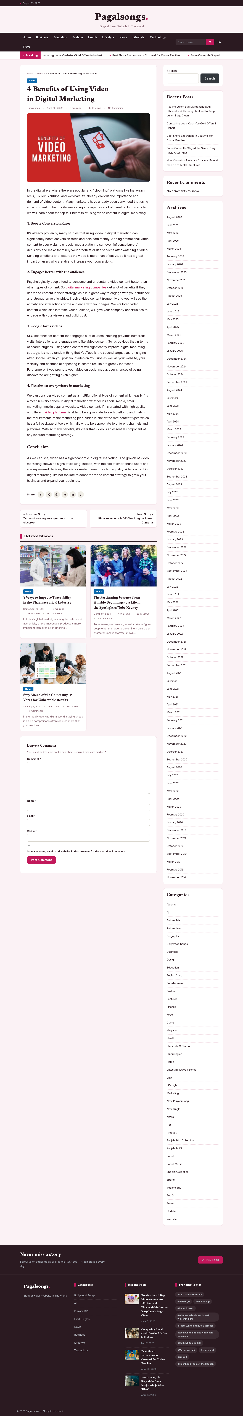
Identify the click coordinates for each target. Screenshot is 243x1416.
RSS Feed (212, 1260)
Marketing (173, 1093)
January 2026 (175, 264)
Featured (172, 999)
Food (170, 1014)
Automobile (174, 920)
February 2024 (175, 437)
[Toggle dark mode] (219, 42)
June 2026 (173, 225)
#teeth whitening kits (189, 1343)
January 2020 (175, 822)
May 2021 (172, 696)
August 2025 (174, 295)
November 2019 (176, 838)
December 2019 (176, 830)
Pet (169, 1124)
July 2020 (172, 775)
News (123, 37)
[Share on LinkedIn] (73, 494)
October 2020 (175, 751)
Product (171, 1132)
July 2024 (172, 398)
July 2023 (172, 492)
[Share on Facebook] (41, 494)
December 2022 (176, 547)
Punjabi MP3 (174, 1148)
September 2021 (176, 665)
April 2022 (173, 610)
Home (27, 37)
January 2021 (174, 728)
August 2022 (174, 578)
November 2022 (176, 555)
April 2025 (173, 327)
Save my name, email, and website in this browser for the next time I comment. (76, 851)
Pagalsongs (120, 17)
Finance (171, 1006)
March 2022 (174, 618)
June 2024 (173, 405)
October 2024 (175, 374)
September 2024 (177, 382)
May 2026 (173, 232)
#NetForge (184, 1301)
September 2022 (177, 570)
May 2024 (173, 413)
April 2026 (173, 240)
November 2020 (176, 743)
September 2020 (177, 759)
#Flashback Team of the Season (196, 1364)
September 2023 (177, 476)
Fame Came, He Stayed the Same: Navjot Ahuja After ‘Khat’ (200, 55)
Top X (170, 1195)
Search (172, 71)
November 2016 (176, 877)
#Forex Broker (185, 1308)
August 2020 (174, 767)
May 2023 (173, 508)
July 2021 (172, 681)
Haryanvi (172, 1030)
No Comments (115, 108)
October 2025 (175, 288)
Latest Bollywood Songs (181, 1069)
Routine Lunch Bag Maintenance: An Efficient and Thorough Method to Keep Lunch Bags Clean (191, 111)
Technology (158, 37)
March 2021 (173, 712)
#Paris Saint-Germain (190, 1294)
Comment (34, 758)
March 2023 (174, 523)
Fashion (77, 37)
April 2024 (173, 421)
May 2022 (172, 602)
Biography (173, 936)
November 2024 (176, 366)
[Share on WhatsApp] (57, 494)
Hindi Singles (174, 1054)
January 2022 (175, 633)
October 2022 (175, 563)
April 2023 (173, 515)
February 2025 (175, 343)
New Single (173, 1109)
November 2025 (176, 280)
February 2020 (175, 814)
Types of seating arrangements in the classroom (48, 518)
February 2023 (175, 531)
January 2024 (175, 445)
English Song (174, 975)
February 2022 (175, 625)
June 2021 (173, 688)
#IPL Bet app (203, 1301)
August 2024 (174, 390)
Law (169, 1077)
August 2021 (174, 673)
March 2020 (174, 806)
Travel (27, 46)
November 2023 (176, 460)
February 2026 (175, 256)
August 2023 (174, 484)
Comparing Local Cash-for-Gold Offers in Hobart (43, 55)
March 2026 (174, 248)
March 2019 (174, 861)
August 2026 (174, 217)
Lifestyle (108, 37)
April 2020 (173, 798)
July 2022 (172, 586)
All (168, 912)
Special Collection (178, 1172)
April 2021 (172, 704)
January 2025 (175, 350)
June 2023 (173, 500)
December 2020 (177, 736)
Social (170, 1156)
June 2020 (173, 783)
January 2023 (175, 539)
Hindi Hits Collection (179, 1046)
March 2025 (174, 335)
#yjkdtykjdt (207, 1350)
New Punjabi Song (178, 1101)
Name (31, 800)
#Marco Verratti (186, 1350)
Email (31, 815)
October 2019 (175, 846)
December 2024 (177, 358)
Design (171, 959)
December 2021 (176, 641)
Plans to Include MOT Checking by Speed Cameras (126, 518)
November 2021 (176, 649)
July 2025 (172, 303)
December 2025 (177, 272)
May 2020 (173, 791)
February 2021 (175, 720)
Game (170, 1022)
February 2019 (175, 869)
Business (42, 37)
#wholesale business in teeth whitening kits (194, 1317)
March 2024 (174, 429)
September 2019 (177, 853)
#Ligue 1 (182, 1357)
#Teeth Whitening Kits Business (195, 1325)
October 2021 (175, 657)
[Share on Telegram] (65, 494)
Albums (171, 904)
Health (92, 37)
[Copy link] (81, 494)
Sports (171, 1179)
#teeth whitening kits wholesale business (195, 1334)
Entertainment (175, 983)
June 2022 (173, 594)
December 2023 (177, 453)
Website (32, 831)
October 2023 (175, 468)
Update (171, 1211)
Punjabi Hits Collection (180, 1140)
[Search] (210, 42)
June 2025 (173, 311)
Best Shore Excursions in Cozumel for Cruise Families (119, 55)
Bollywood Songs (177, 944)
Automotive (174, 928)
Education (60, 37)
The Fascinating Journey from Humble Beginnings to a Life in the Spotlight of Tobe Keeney (117, 603)
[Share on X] (49, 494)
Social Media (174, 1164)
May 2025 (173, 319)
